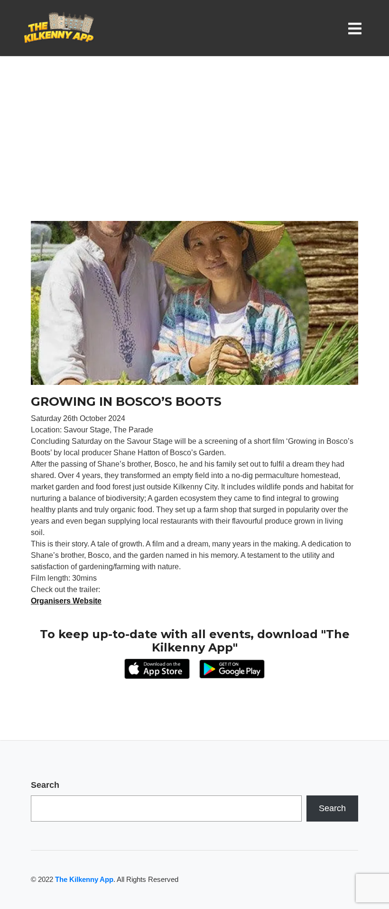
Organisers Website (66, 601)
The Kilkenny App (84, 879)
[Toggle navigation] (356, 28)
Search (45, 785)
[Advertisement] (194, 149)
